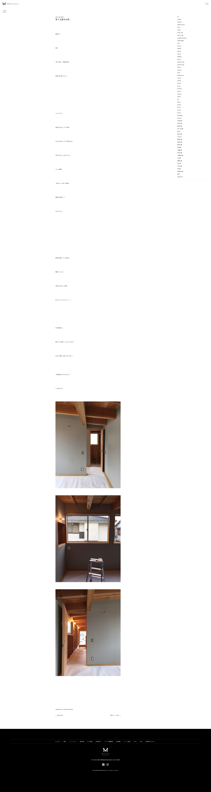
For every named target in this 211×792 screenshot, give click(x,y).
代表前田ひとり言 (149, 741)
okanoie (179, 22)
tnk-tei (179, 112)
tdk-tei (179, 51)
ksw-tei (179, 54)
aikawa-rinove (181, 24)
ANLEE (179, 48)
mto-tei (179, 78)
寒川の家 (179, 134)
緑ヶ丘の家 (180, 128)
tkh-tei (179, 59)
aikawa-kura (180, 75)
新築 (65, 741)
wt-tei (178, 72)
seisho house (180, 62)
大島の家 (179, 120)
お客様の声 (98, 741)
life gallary (180, 115)
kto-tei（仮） (180, 35)
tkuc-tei (179, 46)
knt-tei (179, 67)
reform (179, 30)
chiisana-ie (180, 176)
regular (179, 19)
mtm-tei (179, 94)
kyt (178, 99)
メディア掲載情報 (108, 741)
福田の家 (179, 160)
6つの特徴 (89, 741)
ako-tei (179, 91)
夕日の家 (179, 123)
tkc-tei (179, 86)
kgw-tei (179, 104)
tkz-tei (179, 107)
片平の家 (179, 166)
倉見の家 (179, 142)
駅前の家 (179, 139)
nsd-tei (179, 80)
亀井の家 (179, 126)
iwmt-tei (179, 70)
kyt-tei (61, 709)
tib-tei (178, 131)
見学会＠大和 (60, 715)
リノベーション (73, 741)
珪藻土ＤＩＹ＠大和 (114, 715)
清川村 (179, 168)
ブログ (135, 741)
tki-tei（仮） (180, 32)
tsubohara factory (182, 38)
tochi (178, 27)
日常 (178, 174)
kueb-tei (179, 88)
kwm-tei (179, 118)
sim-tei (179, 83)
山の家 (179, 158)
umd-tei (179, 136)
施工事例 (82, 741)
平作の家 (179, 152)
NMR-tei (179, 56)
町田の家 (179, 144)
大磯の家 (179, 150)
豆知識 (179, 147)
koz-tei (179, 110)
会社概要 (118, 741)
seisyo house (180, 64)
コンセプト (57, 741)
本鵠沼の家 (180, 171)
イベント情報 (127, 741)
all (178, 16)
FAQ (141, 741)
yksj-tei (179, 163)
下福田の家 (180, 155)
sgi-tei (179, 96)
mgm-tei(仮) (180, 40)
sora (178, 43)
